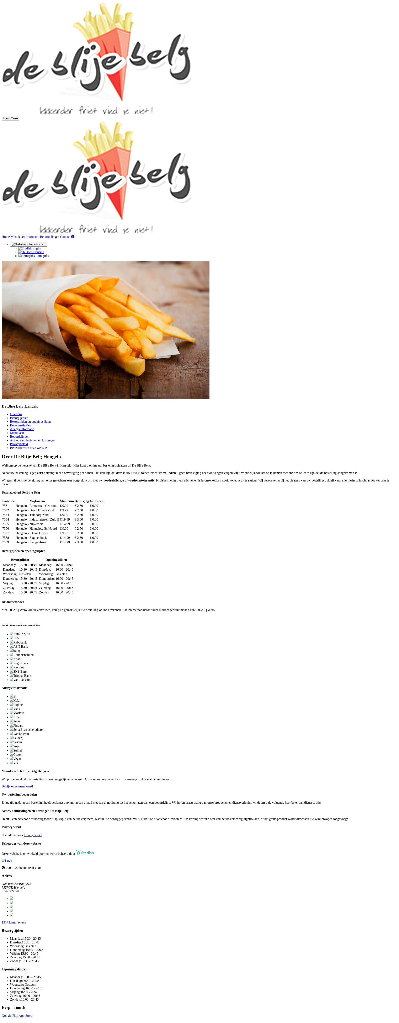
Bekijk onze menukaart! (17, 786)
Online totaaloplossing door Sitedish (25, 1019)
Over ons (16, 414)
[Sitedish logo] (7, 860)
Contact (65, 236)
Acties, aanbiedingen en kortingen (32, 440)
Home (6, 236)
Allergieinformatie (22, 429)
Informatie (33, 236)
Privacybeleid (19, 444)
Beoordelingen (50, 236)
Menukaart (18, 236)
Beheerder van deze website (28, 447)
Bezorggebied (19, 418)
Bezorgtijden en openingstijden (30, 421)
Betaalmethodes (20, 425)
